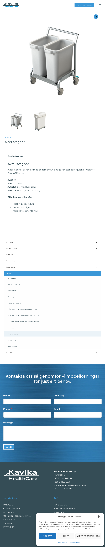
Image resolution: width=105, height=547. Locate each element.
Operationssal (11, 508)
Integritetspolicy (75, 542)
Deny (65, 536)
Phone (7, 409)
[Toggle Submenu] (96, 242)
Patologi (8, 505)
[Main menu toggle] (99, 5)
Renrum (8, 512)
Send (9, 447)
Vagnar (8, 137)
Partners (8, 527)
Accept (47, 536)
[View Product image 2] (40, 121)
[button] (100, 516)
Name (7, 395)
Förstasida (60, 505)
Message (9, 422)
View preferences (88, 536)
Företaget (60, 512)
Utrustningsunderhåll (16, 516)
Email (57, 409)
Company (60, 395)
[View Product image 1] (16, 121)
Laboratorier (11, 520)
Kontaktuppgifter (64, 508)
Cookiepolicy (62, 542)
